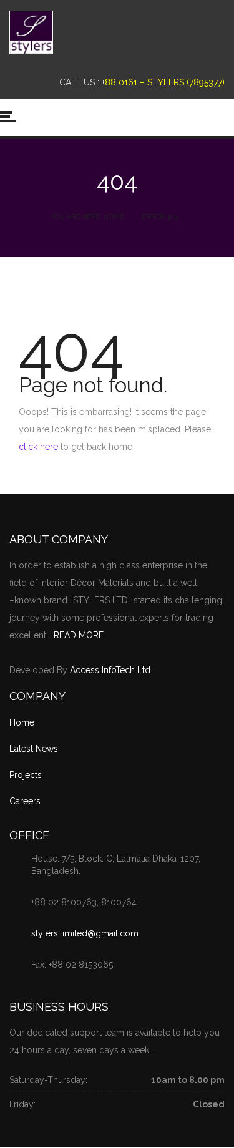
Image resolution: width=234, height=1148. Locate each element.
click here (38, 447)
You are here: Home (87, 217)
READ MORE (79, 635)
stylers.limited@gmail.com (85, 933)
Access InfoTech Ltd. (111, 670)
